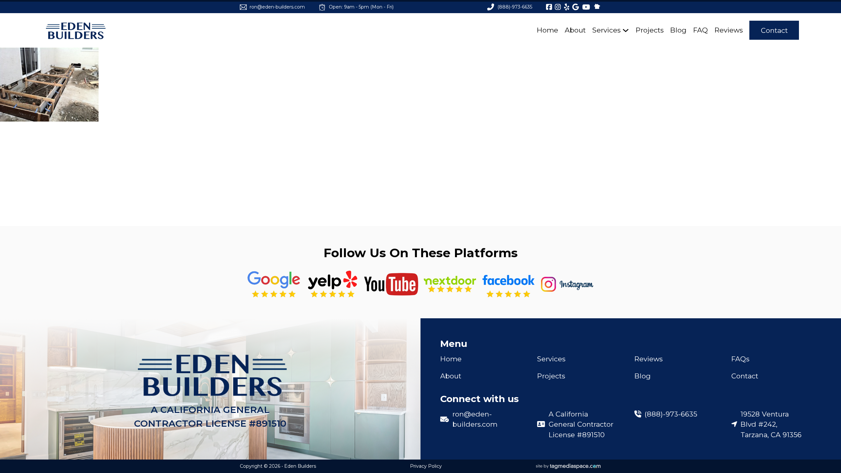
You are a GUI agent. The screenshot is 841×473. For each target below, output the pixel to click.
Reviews (729, 30)
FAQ (700, 30)
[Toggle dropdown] (625, 30)
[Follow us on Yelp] (333, 284)
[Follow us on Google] (274, 284)
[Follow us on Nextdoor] (391, 284)
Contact (774, 30)
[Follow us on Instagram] (567, 284)
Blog (678, 30)
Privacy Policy (426, 466)
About (575, 30)
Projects (650, 30)
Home (547, 30)
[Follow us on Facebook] (508, 284)
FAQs (740, 359)
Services (606, 30)
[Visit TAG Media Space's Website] (568, 466)
